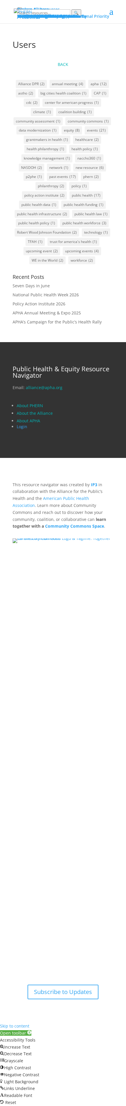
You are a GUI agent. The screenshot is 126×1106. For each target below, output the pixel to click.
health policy (84, 148)
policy (79, 185)
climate (42, 111)
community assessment (38, 121)
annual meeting (67, 83)
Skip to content (14, 1026)
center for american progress (72, 102)
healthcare (87, 139)
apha (99, 83)
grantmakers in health (47, 139)
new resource (90, 167)
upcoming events (82, 251)
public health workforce (84, 222)
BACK (63, 64)
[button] (15, 1033)
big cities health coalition (63, 93)
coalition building (75, 111)
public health (86, 195)
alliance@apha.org (44, 387)
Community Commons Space (74, 526)
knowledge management (47, 158)
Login (22, 426)
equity (72, 130)
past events (62, 176)
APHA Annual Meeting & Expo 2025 (47, 313)
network (58, 167)
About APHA (29, 421)
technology (96, 232)
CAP (100, 93)
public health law (91, 213)
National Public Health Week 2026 (46, 295)
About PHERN (30, 405)
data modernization (38, 130)
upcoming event (42, 251)
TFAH (35, 241)
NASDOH (31, 167)
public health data (38, 204)
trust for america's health (73, 241)
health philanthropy (45, 148)
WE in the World (47, 260)
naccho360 (89, 158)
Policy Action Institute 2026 (39, 304)
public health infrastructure (42, 213)
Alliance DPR (31, 83)
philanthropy (51, 185)
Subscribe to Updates (63, 992)
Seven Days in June (31, 285)
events (96, 130)
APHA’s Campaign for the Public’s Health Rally (57, 322)
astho (25, 93)
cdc (32, 102)
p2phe (34, 176)
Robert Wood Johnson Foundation (47, 232)
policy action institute (44, 195)
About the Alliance (35, 413)
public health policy (36, 222)
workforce (82, 260)
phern (91, 176)
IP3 (94, 484)
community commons (88, 121)
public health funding (83, 204)
